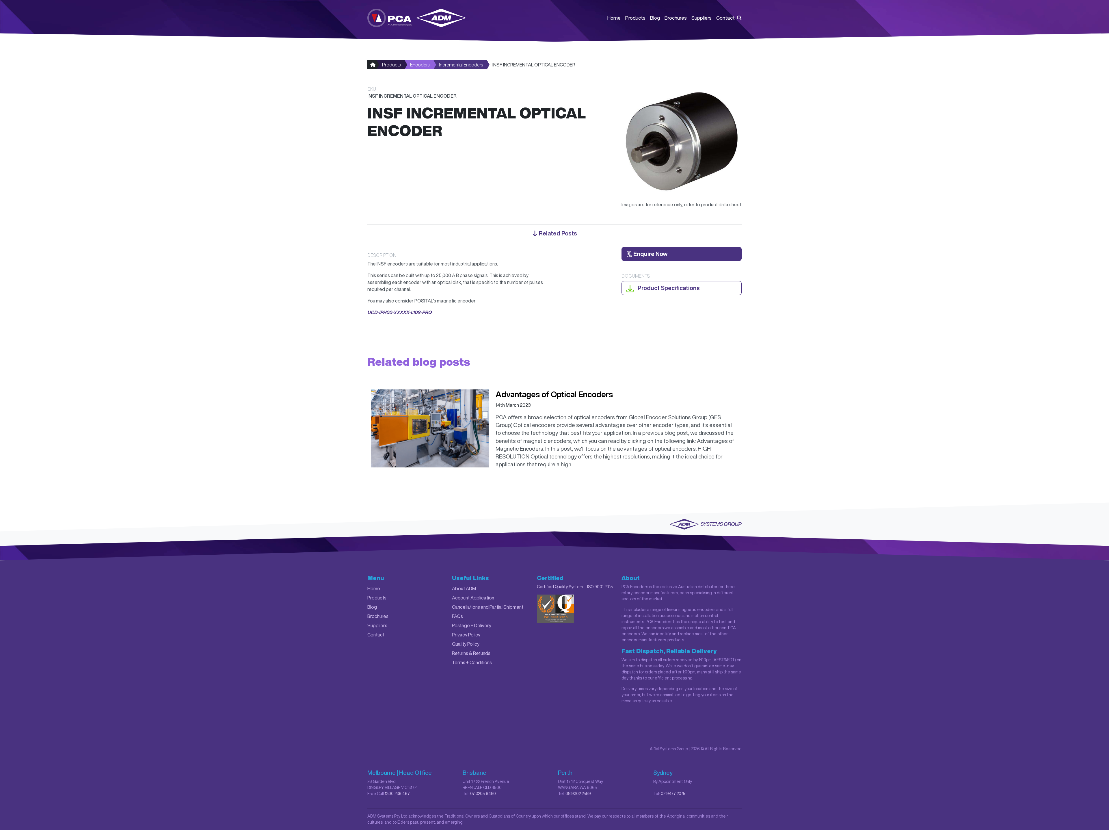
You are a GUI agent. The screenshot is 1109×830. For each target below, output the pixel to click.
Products (635, 17)
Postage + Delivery (471, 625)
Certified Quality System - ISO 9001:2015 (575, 587)
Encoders (419, 64)
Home (614, 17)
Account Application (473, 597)
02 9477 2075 (673, 794)
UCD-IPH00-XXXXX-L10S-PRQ (399, 312)
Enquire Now (650, 254)
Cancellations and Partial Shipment (487, 607)
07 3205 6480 (483, 794)
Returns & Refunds (471, 653)
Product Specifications (668, 288)
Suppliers (701, 17)
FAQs (457, 616)
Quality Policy (465, 644)
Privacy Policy (466, 634)
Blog (655, 17)
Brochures (676, 17)
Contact (725, 17)
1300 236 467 (397, 794)
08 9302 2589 (578, 794)
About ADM (464, 588)
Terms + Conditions (472, 662)
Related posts (557, 233)
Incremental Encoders (461, 64)
